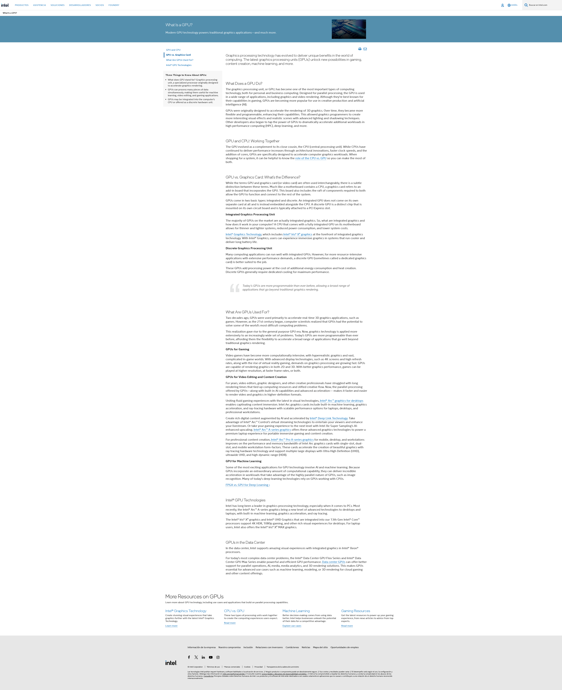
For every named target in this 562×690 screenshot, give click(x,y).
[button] (281, 611)
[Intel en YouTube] (210, 657)
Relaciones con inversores (269, 647)
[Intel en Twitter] (196, 657)
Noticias (306, 647)
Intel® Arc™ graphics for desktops (341, 401)
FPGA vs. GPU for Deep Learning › (248, 485)
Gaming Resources (355, 610)
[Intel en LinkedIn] (203, 657)
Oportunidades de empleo (345, 647)
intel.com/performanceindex (234, 674)
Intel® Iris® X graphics (297, 234)
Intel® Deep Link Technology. (329, 418)
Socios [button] (100, 5)
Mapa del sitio (320, 647)
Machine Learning (296, 610)
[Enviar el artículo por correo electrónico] (365, 49)
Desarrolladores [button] (80, 5)
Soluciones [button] (58, 5)
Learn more (171, 625)
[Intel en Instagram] (217, 657)
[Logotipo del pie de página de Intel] (171, 662)
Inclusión (248, 647)
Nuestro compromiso (230, 647)
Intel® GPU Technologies (178, 65)
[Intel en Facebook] (188, 657)
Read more (230, 622)
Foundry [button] (114, 5)
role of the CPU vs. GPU (310, 158)
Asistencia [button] (39, 5)
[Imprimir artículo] (360, 49)
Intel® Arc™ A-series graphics (272, 430)
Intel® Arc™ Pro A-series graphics (292, 440)
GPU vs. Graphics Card (178, 54)
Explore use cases (292, 625)
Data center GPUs (333, 562)
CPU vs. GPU (234, 610)
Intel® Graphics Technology (243, 234)
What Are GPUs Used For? (179, 60)
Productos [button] (22, 5)
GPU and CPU (173, 49)
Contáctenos (292, 647)
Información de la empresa (202, 647)
